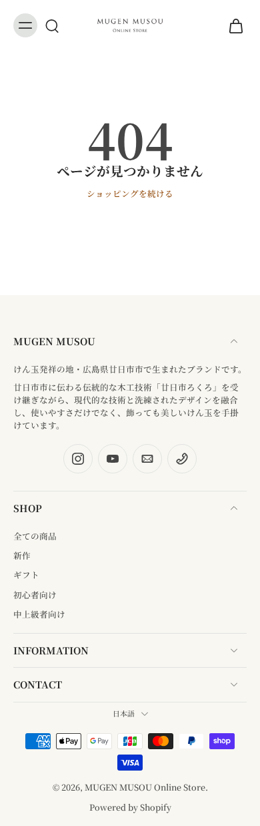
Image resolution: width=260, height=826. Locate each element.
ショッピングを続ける (130, 193)
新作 (22, 555)
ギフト (26, 574)
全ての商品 (35, 536)
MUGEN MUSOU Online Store (145, 787)
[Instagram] (78, 458)
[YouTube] (112, 458)
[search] (52, 25)
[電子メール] (147, 458)
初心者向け (35, 594)
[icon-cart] (232, 25)
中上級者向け (39, 614)
